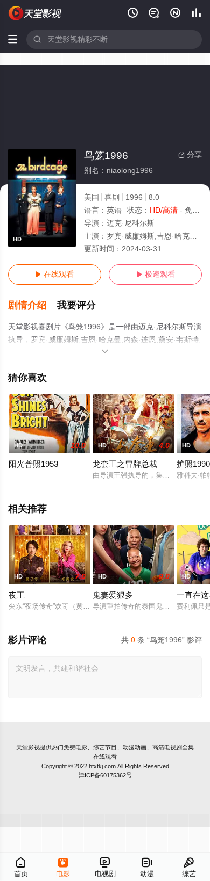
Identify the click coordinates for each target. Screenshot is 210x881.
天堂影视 (28, 747)
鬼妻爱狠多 (113, 595)
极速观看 (155, 274)
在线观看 (54, 274)
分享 (190, 155)
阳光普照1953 (33, 464)
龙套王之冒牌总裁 (125, 464)
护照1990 (193, 464)
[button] (33, 305)
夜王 (17, 595)
